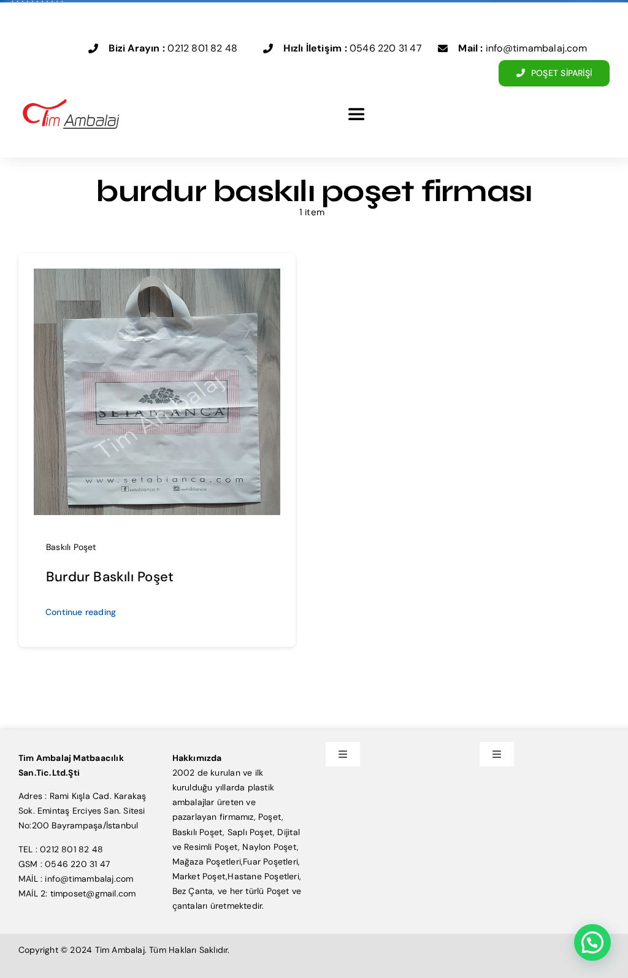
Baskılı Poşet (71, 546)
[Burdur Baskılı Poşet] (157, 275)
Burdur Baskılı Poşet (110, 577)
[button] (592, 942)
